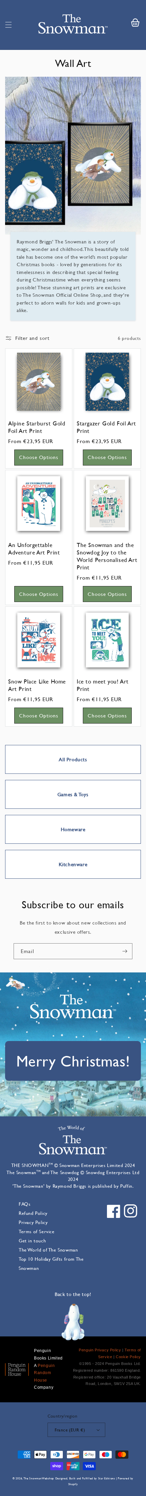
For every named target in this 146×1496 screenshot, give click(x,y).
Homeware (73, 829)
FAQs (24, 1203)
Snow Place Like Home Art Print (37, 685)
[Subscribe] (124, 951)
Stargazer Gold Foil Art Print (106, 427)
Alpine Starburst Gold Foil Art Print (37, 427)
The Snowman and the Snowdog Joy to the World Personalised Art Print (107, 556)
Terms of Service (37, 1231)
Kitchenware (73, 864)
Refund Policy (33, 1213)
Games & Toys (73, 794)
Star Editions (106, 1478)
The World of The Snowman (48, 1249)
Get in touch (32, 1240)
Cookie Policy (128, 1357)
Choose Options (38, 457)
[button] (8, 24)
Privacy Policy (33, 1222)
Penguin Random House (44, 1373)
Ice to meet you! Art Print (103, 685)
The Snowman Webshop (39, 1478)
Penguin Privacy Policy (100, 1350)
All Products (73, 759)
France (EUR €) (70, 1430)
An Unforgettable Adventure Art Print (34, 548)
